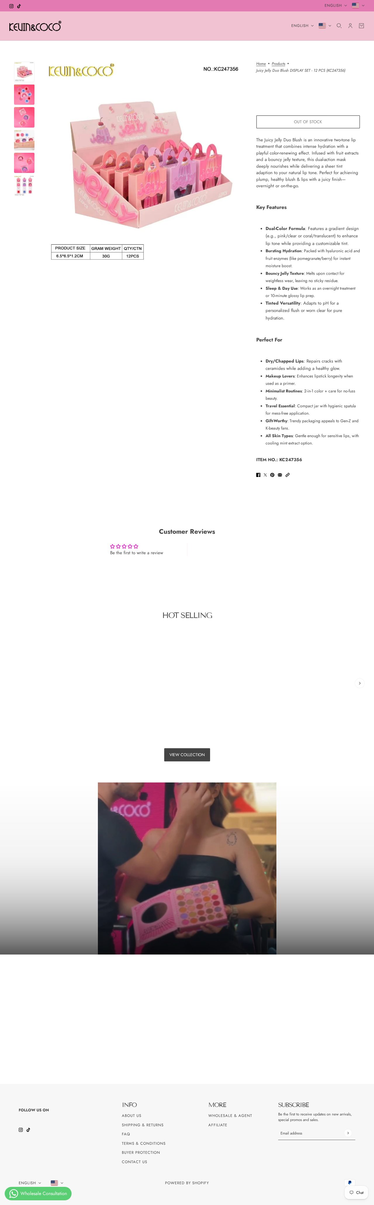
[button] (287, 474)
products (278, 64)
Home (261, 64)
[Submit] (348, 1133)
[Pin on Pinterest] (272, 474)
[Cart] (361, 26)
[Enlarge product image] (145, 163)
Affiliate (217, 1125)
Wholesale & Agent (230, 1115)
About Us (131, 1115)
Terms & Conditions (144, 1143)
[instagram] (11, 5)
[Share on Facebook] (258, 474)
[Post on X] (265, 474)
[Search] (339, 26)
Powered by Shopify (187, 1183)
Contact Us (134, 1162)
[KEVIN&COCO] (35, 26)
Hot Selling (187, 615)
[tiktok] (19, 5)
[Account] (350, 26)
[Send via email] (280, 474)
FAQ (126, 1134)
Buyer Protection (141, 1152)
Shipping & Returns (143, 1125)
